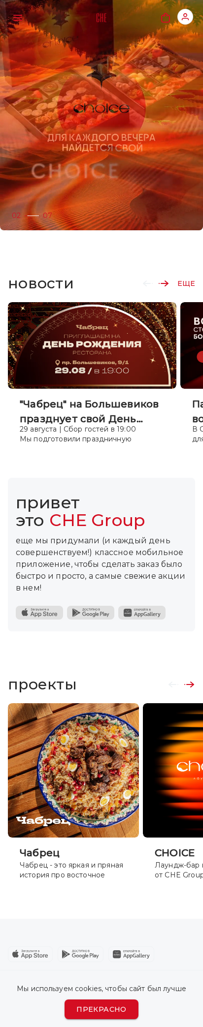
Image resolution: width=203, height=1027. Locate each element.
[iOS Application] (39, 613)
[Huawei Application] (142, 613)
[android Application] (80, 954)
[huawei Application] (131, 954)
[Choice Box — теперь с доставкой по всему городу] (101, 115)
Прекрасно (101, 1009)
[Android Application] (90, 613)
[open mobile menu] (18, 18)
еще (186, 283)
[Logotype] (101, 18)
